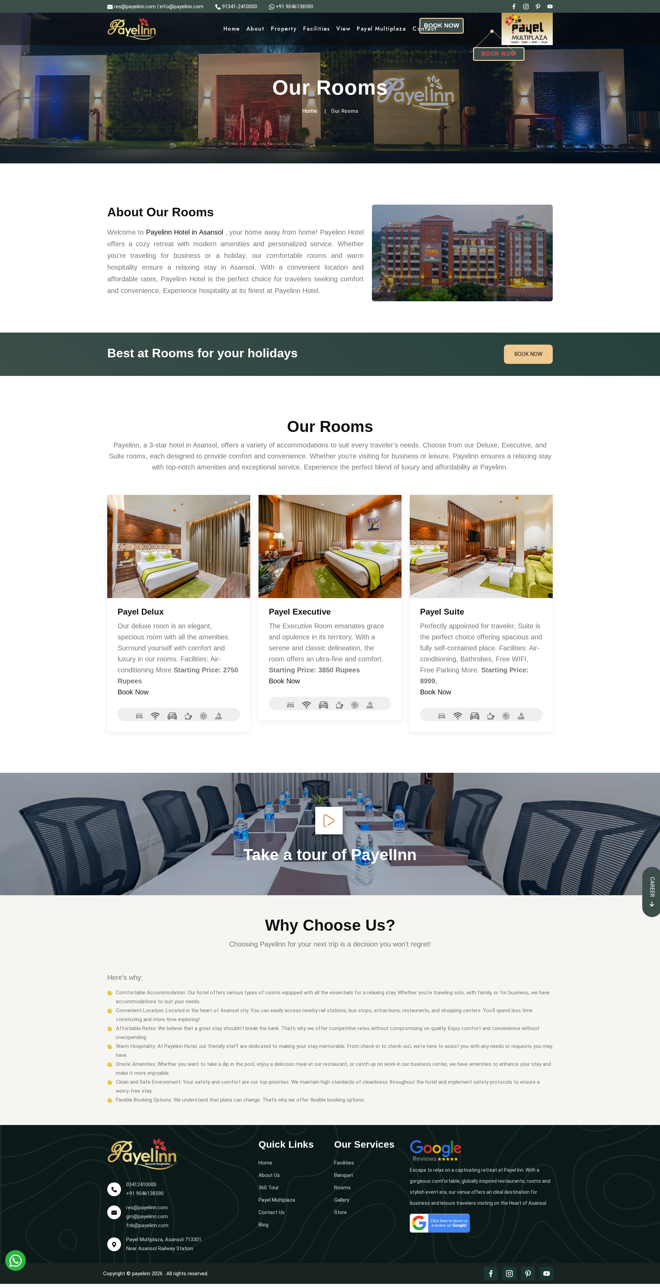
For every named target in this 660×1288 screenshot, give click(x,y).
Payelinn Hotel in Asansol (184, 232)
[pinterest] (538, 6)
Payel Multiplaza (381, 29)
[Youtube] (550, 6)
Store (340, 1212)
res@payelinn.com (135, 6)
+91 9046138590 (294, 6)
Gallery (341, 1200)
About (255, 29)
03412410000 (141, 1184)
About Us (269, 1175)
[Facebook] (514, 6)
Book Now (528, 354)
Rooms (342, 1187)
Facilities (316, 29)
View (343, 29)
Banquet (343, 1175)
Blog (263, 1225)
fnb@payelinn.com (147, 1225)
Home (231, 29)
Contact (424, 29)
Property (284, 29)
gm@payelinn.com (147, 1216)
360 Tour (268, 1187)
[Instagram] (526, 6)
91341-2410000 (239, 6)
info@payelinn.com (182, 6)
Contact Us (271, 1212)
